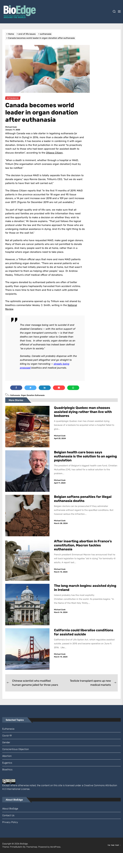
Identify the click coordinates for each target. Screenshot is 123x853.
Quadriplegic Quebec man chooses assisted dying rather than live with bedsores (83, 412)
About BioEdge (10, 808)
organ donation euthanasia (33, 395)
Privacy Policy (10, 822)
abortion (7, 756)
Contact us (8, 815)
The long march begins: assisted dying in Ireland (85, 588)
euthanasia (15, 395)
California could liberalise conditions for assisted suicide (83, 632)
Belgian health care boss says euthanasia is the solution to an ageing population (85, 456)
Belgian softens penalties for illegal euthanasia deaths (82, 499)
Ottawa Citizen (54, 152)
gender (6, 742)
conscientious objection (15, 749)
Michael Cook (11, 127)
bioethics (7, 769)
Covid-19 (7, 735)
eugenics (7, 762)
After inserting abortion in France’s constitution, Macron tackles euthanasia (83, 545)
